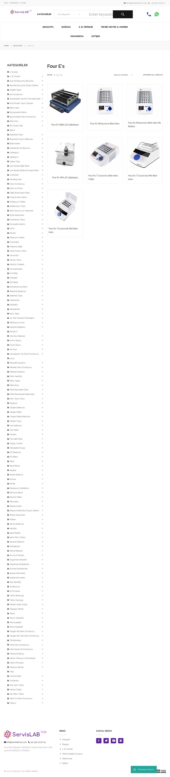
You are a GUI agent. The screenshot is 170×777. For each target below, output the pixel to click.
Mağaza (65, 744)
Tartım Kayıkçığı (16, 600)
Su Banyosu (15, 587)
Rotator (13, 519)
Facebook (98, 740)
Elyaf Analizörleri (17, 215)
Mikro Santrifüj (16, 376)
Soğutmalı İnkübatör (18, 560)
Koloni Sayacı (15, 340)
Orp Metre (14, 430)
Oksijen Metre (16, 412)
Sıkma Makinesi (16, 551)
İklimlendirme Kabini (18, 287)
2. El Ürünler (15, 76)
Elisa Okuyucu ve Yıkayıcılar (21, 211)
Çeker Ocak (15, 161)
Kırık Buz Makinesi (17, 336)
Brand (12, 130)
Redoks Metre (16, 497)
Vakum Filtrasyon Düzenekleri (22, 658)
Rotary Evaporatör (17, 515)
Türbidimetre (15, 640)
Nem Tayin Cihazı (17, 399)
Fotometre (14, 242)
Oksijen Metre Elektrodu (20, 417)
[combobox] (68, 14)
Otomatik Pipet (16, 439)
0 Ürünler (14, 72)
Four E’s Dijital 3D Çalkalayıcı (65, 124)
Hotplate (13, 278)
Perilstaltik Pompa (17, 448)
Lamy (12, 358)
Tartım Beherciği (17, 596)
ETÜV (12, 228)
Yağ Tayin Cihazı (17, 685)
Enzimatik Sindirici (17, 224)
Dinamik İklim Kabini (18, 197)
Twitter (106, 740)
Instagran (120, 740)
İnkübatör (14, 305)
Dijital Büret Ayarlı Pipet (19, 193)
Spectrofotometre (17, 573)
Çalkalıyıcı (14, 157)
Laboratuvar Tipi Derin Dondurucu (24, 354)
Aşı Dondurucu (16, 94)
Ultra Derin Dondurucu (19, 645)
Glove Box (14, 255)
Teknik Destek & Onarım (72, 754)
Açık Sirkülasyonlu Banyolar (21, 81)
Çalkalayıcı (14, 152)
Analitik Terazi (15, 90)
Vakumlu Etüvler (17, 667)
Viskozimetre (15, 676)
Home (6, 46)
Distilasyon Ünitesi (17, 202)
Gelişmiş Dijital (16, 246)
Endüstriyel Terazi (17, 220)
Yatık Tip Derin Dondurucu (21, 698)
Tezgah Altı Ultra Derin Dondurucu (24, 636)
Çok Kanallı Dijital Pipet (19, 166)
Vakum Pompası (17, 663)
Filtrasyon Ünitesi (17, 237)
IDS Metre (14, 282)
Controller (14, 175)
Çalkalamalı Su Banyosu (20, 148)
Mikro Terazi (15, 381)
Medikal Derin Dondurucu (21, 367)
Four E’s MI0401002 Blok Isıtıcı (104, 123)
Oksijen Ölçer (15, 421)
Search (123, 14)
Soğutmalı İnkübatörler (19, 564)
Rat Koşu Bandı (16, 493)
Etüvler (13, 233)
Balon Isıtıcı (14, 108)
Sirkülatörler (15, 546)
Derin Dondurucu (17, 184)
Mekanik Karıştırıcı (17, 372)
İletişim (65, 763)
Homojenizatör (16, 269)
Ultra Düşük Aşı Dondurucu (21, 649)
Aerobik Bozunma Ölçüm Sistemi (24, 85)
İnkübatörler (15, 309)
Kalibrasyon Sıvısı (17, 322)
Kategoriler (44, 14)
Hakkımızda (67, 759)
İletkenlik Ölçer (16, 296)
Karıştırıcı (13, 332)
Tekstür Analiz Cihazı (18, 604)
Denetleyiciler (16, 179)
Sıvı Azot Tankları (17, 555)
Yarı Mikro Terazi (17, 694)
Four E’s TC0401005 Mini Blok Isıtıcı (142, 177)
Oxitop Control (16, 443)
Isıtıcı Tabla (14, 314)
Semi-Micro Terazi (17, 537)
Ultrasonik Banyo (17, 654)
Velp (12, 672)
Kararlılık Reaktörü (17, 327)
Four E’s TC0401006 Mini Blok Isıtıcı (63, 230)
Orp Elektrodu (16, 426)
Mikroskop (14, 385)
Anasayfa (66, 739)
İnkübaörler (15, 300)
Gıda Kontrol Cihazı (18, 251)
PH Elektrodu (15, 452)
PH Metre (14, 457)
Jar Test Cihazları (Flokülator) (22, 318)
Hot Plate (14, 273)
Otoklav (13, 434)
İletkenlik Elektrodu (18, 291)
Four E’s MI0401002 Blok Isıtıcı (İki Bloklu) (144, 125)
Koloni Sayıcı (15, 345)
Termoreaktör (15, 622)
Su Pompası (15, 591)
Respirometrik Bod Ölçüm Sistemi (24, 511)
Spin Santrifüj (15, 582)
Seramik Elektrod (17, 542)
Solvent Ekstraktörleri (19, 569)
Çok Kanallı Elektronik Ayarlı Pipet (24, 170)
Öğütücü (13, 403)
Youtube (113, 740)
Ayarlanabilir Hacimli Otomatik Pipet (25, 99)
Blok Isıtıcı (17, 46)
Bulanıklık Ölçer (16, 135)
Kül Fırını (13, 349)
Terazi (12, 613)
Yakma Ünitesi (16, 690)
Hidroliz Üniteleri (17, 264)
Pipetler (13, 470)
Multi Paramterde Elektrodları (22, 394)
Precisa (13, 479)
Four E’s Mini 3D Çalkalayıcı (65, 177)
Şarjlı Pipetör (15, 533)
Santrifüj (13, 528)
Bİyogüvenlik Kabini (18, 112)
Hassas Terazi (15, 260)
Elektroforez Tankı (17, 206)
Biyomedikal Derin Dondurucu (23, 117)
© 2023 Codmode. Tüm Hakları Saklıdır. (21, 771)
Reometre (14, 502)
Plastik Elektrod (16, 475)
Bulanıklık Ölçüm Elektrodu (21, 139)
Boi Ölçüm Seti (16, 126)
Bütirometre (15, 143)
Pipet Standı (15, 466)
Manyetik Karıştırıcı (18, 363)
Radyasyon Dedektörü (19, 488)
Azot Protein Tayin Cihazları (21, 103)
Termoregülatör (16, 627)
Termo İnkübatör (17, 618)
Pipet (12, 461)
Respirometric (16, 506)
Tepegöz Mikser (17, 609)
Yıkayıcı (13, 703)
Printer (12, 484)
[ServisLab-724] (21, 14)
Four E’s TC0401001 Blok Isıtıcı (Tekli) (103, 177)
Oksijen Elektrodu (17, 408)
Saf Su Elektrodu (17, 524)
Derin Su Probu (16, 188)
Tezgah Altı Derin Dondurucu (22, 631)
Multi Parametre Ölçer (19, 390)
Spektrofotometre (17, 578)
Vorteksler (14, 681)
